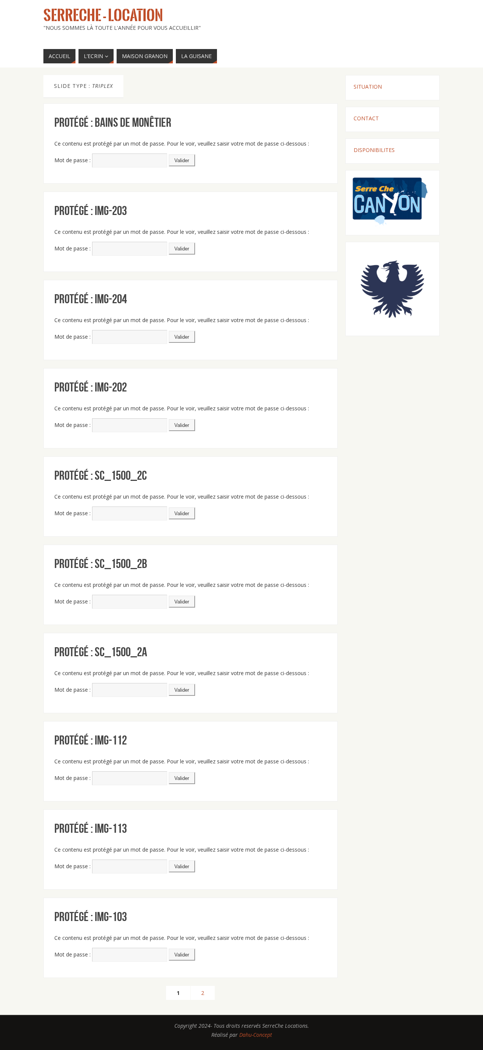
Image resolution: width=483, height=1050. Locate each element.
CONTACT (366, 118)
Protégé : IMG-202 (90, 387)
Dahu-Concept (255, 1034)
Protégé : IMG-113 (90, 828)
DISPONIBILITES (374, 150)
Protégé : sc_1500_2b (100, 564)
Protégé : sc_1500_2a (100, 652)
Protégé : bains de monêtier (112, 122)
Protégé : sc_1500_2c (100, 475)
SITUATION (368, 86)
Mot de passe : (73, 160)
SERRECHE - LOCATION (103, 15)
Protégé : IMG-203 (90, 211)
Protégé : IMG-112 (90, 740)
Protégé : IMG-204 (90, 299)
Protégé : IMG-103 (90, 917)
